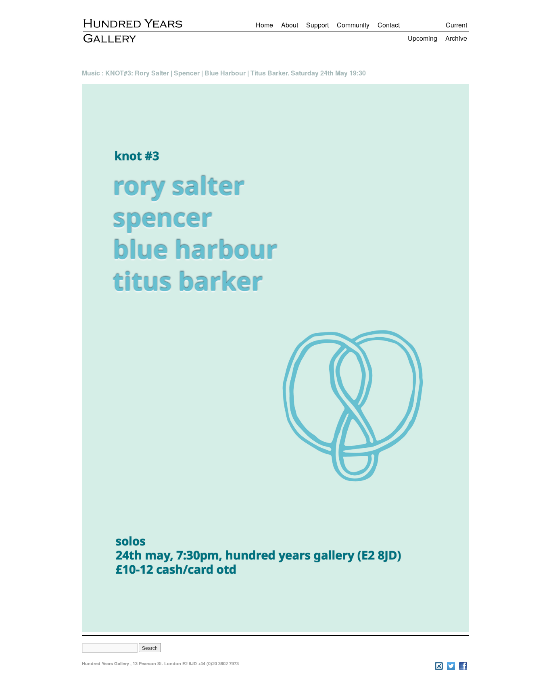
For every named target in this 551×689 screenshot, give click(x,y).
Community (353, 24)
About (289, 24)
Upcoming (422, 38)
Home (264, 24)
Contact (389, 24)
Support (317, 24)
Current (456, 24)
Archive (456, 38)
